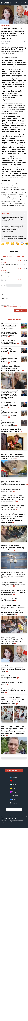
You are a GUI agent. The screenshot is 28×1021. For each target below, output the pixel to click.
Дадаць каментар (20, 310)
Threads (14, 803)
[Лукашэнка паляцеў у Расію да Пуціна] (14, 683)
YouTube (15, 781)
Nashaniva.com (4, 43)
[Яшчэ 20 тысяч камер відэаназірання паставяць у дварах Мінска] (14, 557)
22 (26, 484)
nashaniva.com (15, 822)
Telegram (14, 777)
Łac (22, 41)
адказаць (3, 262)
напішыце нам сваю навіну (14, 770)
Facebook (14, 799)
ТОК (14, 788)
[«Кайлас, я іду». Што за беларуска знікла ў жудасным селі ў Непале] (14, 342)
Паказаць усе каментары (14, 285)
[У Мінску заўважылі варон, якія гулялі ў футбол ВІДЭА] (14, 677)
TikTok (14, 784)
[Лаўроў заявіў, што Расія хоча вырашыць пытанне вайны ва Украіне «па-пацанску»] (14, 334)
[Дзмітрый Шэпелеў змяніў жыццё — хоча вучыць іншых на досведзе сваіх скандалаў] (14, 592)
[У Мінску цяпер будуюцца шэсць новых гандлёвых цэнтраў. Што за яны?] (14, 690)
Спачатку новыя (7, 256)
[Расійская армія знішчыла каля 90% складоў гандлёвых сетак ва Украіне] (14, 465)
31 (13, 585)
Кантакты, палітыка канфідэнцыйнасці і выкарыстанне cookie (14, 817)
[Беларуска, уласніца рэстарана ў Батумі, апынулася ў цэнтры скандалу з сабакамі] (14, 507)
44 (7, 735)
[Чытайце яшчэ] (25, 214)
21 (7, 684)
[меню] (26, 2)
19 (16, 509)
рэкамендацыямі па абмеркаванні (11, 306)
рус (22, 2)
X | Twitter (15, 795)
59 (9, 25)
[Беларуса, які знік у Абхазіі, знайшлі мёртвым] (14, 600)
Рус (25, 41)
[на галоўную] (5, 2)
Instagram (15, 792)
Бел (16, 2)
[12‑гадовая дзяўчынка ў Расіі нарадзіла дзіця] (14, 490)
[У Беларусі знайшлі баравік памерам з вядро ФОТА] (14, 439)
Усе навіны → (14, 758)
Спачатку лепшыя (20, 256)
